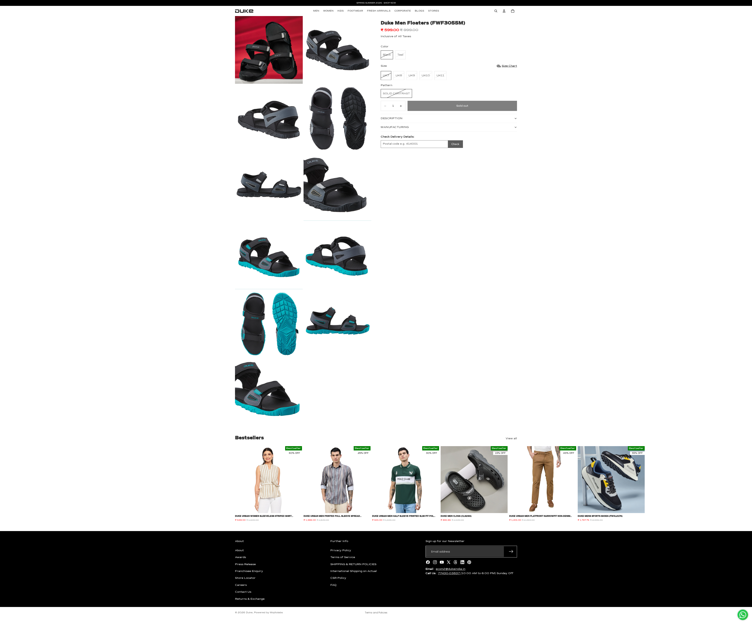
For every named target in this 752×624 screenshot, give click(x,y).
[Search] (496, 11)
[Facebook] (428, 562)
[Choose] (295, 507)
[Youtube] (441, 562)
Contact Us (243, 592)
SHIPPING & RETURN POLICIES (353, 564)
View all (511, 438)
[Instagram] (435, 562)
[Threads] (455, 562)
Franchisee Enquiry (249, 571)
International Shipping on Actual (353, 571)
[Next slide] (512, 484)
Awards (240, 557)
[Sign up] (511, 551)
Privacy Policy (340, 550)
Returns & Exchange (250, 598)
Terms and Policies (376, 612)
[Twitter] (448, 562)
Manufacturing (395, 127)
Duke (249, 612)
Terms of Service (342, 557)
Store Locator (245, 578)
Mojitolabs (276, 612)
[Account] (504, 11)
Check (455, 144)
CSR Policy (338, 578)
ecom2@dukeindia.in (450, 569)
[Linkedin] (462, 562)
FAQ (333, 585)
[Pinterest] (469, 562)
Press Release (245, 564)
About (239, 550)
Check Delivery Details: (397, 136)
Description (392, 118)
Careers (241, 585)
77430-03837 (449, 573)
